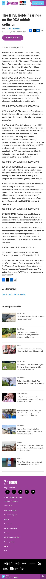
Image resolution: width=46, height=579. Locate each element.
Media (19, 345)
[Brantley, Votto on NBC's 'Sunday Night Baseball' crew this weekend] (9, 349)
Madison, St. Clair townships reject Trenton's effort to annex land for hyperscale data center (30, 366)
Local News (20, 313)
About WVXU (8, 506)
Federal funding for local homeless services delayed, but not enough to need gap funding (30, 447)
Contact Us (8, 524)
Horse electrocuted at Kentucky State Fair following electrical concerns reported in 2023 (29, 412)
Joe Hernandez (14, 29)
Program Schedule (10, 510)
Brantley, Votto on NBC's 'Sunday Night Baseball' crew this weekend (30, 349)
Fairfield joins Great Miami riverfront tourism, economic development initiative (28, 334)
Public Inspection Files (11, 537)
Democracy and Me (10, 528)
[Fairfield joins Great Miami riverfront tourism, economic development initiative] (9, 333)
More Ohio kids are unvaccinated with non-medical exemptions (29, 463)
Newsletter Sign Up (10, 515)
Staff (5, 551)
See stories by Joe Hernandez (14, 294)
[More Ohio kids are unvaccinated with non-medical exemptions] (9, 462)
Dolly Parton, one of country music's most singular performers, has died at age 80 (30, 399)
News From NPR (22, 393)
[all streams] (43, 576)
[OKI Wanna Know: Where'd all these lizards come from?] (9, 317)
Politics (19, 442)
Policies (6, 533)
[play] (3, 576)
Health (19, 459)
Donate (39, 3)
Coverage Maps (9, 542)
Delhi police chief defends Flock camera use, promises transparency (30, 382)
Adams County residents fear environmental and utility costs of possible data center (29, 431)
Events (6, 519)
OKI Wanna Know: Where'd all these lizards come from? (30, 317)
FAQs (6, 546)
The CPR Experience (11, 501)
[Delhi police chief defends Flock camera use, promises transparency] (9, 381)
